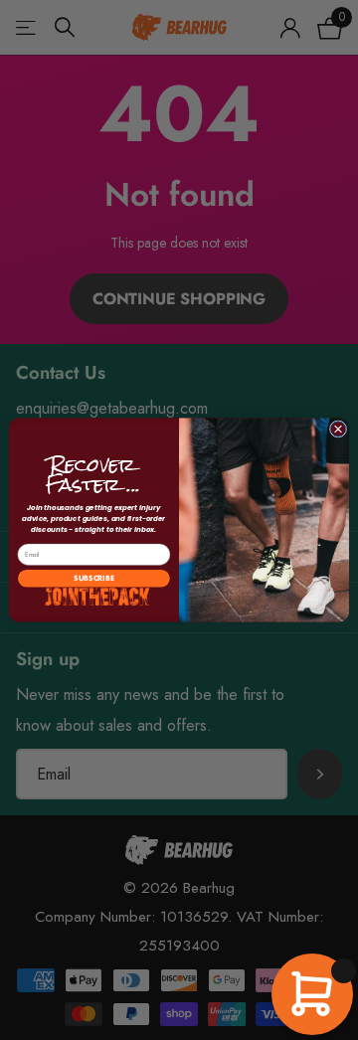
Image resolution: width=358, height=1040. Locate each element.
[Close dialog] (337, 429)
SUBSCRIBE (93, 579)
